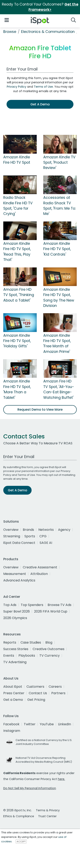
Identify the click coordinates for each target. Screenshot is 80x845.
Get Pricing (36, 699)
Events (8, 655)
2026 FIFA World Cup (50, 611)
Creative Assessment (40, 567)
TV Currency (49, 655)
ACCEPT (21, 841)
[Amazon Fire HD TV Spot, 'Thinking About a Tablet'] (20, 276)
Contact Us (38, 693)
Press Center (13, 693)
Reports (9, 642)
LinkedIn (64, 724)
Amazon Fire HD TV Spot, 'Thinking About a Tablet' (18, 295)
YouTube (47, 724)
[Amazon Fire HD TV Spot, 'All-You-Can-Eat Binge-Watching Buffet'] (60, 368)
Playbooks (26, 655)
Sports (29, 536)
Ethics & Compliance (18, 816)
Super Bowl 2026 (16, 611)
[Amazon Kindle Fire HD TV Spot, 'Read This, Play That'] (20, 230)
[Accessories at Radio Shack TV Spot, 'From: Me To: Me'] (60, 184)
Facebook (11, 724)
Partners (58, 693)
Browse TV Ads (59, 604)
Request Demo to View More (40, 409)
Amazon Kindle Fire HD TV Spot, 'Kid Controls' (57, 249)
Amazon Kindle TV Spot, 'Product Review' (59, 162)
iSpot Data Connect (19, 542)
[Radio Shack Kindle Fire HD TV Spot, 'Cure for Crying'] (20, 184)
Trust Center (47, 816)
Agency (64, 529)
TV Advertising (14, 662)
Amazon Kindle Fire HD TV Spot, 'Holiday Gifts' (17, 341)
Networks (46, 529)
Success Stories (15, 649)
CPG (43, 536)
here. (61, 779)
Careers (55, 686)
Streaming (11, 536)
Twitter (29, 724)
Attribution (39, 573)
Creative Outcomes (48, 649)
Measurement (14, 573)
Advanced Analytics (19, 580)
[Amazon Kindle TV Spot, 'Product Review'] (60, 144)
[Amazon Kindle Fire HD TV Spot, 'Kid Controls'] (60, 230)
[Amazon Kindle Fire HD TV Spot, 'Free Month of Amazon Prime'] (60, 322)
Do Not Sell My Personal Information (29, 788)
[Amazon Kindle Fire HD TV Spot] (20, 144)
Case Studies (31, 642)
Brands (28, 529)
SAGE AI (46, 542)
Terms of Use (43, 87)
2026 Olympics (15, 618)
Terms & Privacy (48, 810)
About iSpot (12, 686)
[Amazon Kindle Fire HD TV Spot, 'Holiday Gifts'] (20, 322)
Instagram (11, 730)
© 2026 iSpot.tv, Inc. (17, 810)
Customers (35, 686)
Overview (10, 529)
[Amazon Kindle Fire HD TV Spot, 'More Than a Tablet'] (20, 368)
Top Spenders (32, 604)
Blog (48, 642)
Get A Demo (40, 104)
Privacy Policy (16, 87)
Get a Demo (13, 699)
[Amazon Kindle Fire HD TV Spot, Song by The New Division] (60, 276)
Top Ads (9, 604)
